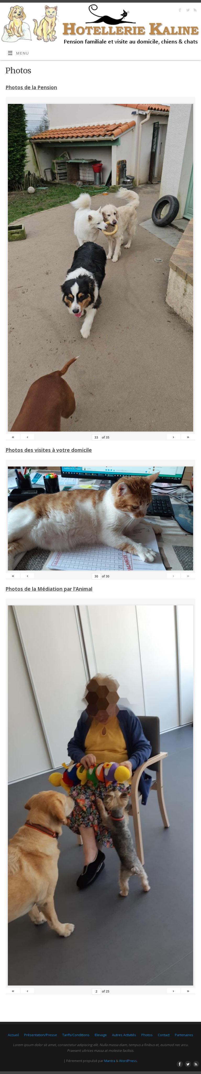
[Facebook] (179, 11)
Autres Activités (124, 1034)
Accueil (13, 1034)
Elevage (101, 1034)
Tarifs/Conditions (76, 1034)
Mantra (109, 1060)
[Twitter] (187, 11)
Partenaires (184, 1034)
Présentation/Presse (40, 1034)
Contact (164, 1034)
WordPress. (128, 1060)
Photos (147, 1034)
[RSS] (194, 11)
